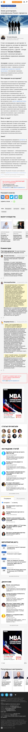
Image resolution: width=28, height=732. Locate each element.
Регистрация (26, 2)
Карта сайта (3, 711)
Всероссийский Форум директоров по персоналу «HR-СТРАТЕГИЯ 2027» (16, 571)
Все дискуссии (14, 625)
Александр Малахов (11, 454)
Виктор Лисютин (10, 522)
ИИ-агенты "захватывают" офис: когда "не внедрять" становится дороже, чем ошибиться (15, 605)
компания (4, 211)
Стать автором (17, 2)
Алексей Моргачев (11, 508)
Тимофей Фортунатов (12, 485)
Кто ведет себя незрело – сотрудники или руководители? (15, 483)
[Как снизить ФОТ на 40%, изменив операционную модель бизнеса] (18, 675)
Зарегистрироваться (19, 187)
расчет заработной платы (19, 101)
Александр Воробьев (7, 252)
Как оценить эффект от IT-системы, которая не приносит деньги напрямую (16, 526)
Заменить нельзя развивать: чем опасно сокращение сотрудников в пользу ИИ (15, 519)
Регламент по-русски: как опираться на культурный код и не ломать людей (5, 238)
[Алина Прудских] (4, 431)
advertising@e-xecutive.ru (10, 708)
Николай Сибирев (10, 607)
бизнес (22, 208)
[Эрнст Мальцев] (9, 436)
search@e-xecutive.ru (14, 706)
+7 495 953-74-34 (16, 713)
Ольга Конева (9, 535)
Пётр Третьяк (9, 529)
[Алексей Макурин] (9, 431)
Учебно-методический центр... (13, 558)
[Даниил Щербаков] (14, 431)
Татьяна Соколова (20, 251)
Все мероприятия (14, 576)
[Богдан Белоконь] (9, 441)
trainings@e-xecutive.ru (16, 707)
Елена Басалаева (10, 586)
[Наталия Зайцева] (20, 431)
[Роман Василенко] (4, 436)
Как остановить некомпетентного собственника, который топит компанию (15, 473)
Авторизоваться (6, 187)
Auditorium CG (10, 568)
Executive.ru (3, 700)
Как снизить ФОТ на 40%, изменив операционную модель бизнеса (18, 683)
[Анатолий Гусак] (4, 441)
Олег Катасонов (10, 617)
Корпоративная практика (5, 680)
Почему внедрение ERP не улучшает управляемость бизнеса (6, 683)
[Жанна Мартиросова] (20, 436)
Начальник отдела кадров (14, 553)
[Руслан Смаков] (14, 436)
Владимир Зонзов (19, 252)
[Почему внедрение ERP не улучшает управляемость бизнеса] (6, 675)
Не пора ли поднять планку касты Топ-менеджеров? (15, 594)
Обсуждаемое (20, 498)
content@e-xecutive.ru (10, 709)
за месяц (15, 502)
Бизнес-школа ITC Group (12, 545)
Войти (4, 380)
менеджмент (8, 208)
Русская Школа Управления (13, 552)
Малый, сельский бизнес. (13, 585)
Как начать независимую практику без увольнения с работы (15, 533)
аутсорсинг (22, 139)
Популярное (7, 498)
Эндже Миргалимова (11, 514)
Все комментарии (14, 493)
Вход (24, 2)
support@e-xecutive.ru (11, 710)
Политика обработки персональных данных (10, 704)
